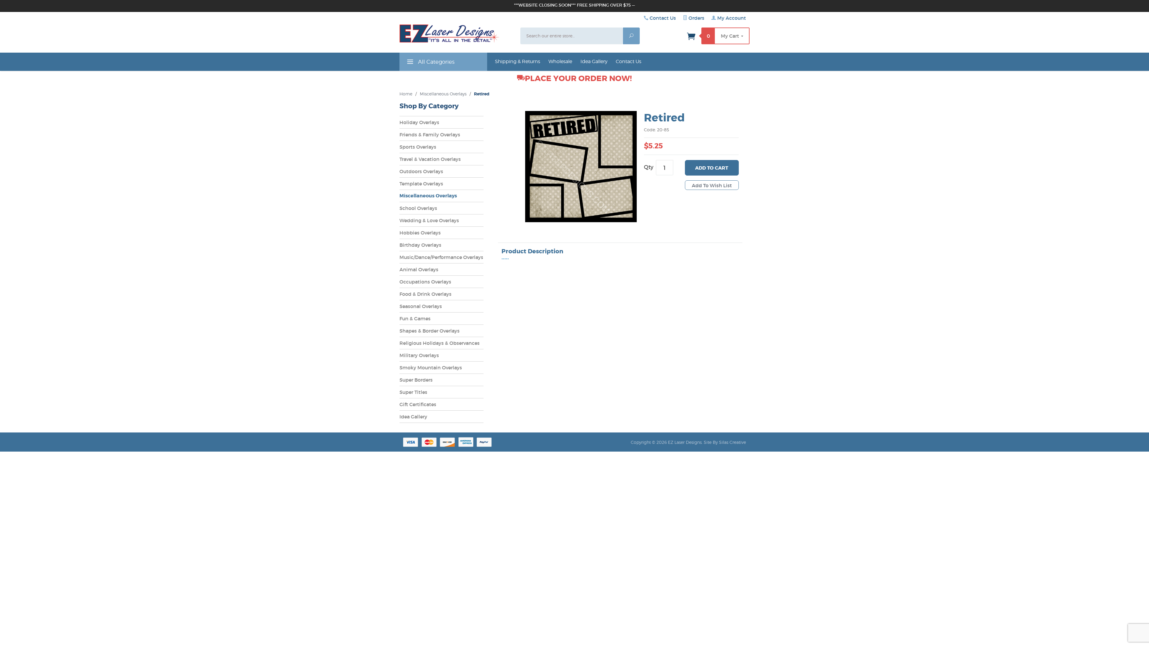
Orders (695, 18)
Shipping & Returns (517, 61)
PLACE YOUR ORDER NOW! (578, 78)
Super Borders (416, 380)
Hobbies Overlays (420, 233)
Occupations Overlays (425, 282)
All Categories (436, 62)
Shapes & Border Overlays (429, 331)
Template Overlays (421, 184)
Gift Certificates (417, 404)
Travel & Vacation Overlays (430, 159)
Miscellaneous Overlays (443, 93)
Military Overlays (419, 355)
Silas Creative (732, 442)
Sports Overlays (417, 147)
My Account (731, 18)
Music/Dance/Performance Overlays (441, 257)
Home (405, 93)
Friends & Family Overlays (429, 135)
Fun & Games (415, 319)
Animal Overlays (418, 269)
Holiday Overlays (419, 122)
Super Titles (413, 392)
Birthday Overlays (420, 245)
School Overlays (418, 208)
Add (711, 168)
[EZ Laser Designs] (449, 35)
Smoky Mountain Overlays (430, 368)
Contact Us (663, 18)
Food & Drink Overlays (425, 294)
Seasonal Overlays (420, 306)
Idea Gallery (593, 61)
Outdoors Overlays (421, 171)
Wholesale (560, 61)
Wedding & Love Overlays (429, 220)
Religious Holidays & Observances (439, 343)
